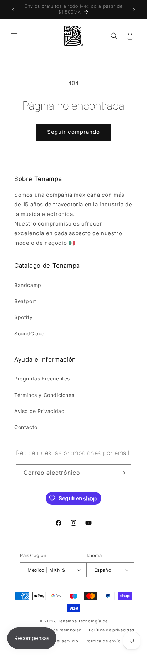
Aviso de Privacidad (39, 411)
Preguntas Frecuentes (42, 378)
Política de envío (103, 641)
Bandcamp (27, 285)
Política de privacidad (112, 629)
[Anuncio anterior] (13, 9)
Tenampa (67, 621)
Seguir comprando (73, 131)
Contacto (25, 427)
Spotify (23, 317)
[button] (14, 36)
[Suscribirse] (123, 472)
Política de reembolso (59, 629)
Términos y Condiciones (44, 395)
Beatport (25, 301)
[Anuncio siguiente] (134, 9)
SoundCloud (29, 333)
